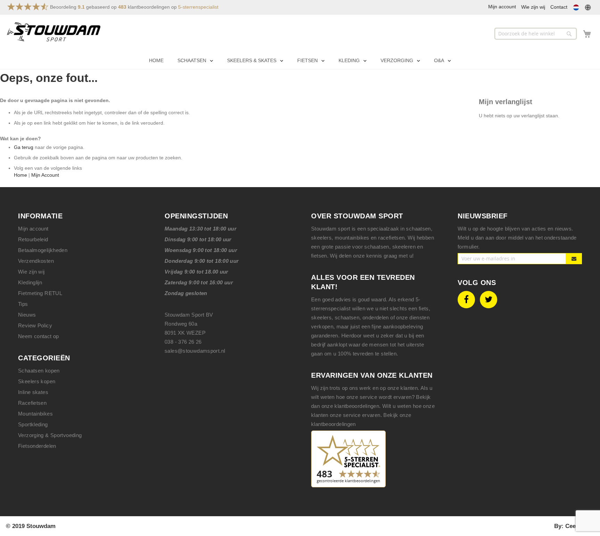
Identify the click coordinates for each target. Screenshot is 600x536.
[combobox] (535, 33)
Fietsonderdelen (37, 446)
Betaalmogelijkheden (42, 250)
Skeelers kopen (36, 381)
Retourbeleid (33, 239)
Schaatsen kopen (39, 371)
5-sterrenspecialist (198, 7)
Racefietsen (32, 403)
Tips (23, 304)
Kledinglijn (30, 282)
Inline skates (33, 392)
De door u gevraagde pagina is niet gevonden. (55, 100)
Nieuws (27, 315)
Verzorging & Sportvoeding (50, 435)
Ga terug (23, 147)
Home (20, 175)
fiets (424, 308)
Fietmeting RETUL (40, 293)
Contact (558, 7)
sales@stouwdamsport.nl (195, 351)
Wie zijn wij (533, 7)
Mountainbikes (35, 414)
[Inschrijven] (574, 258)
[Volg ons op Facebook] (466, 299)
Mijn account (33, 229)
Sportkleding (33, 424)
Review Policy (35, 325)
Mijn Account (45, 175)
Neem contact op (38, 336)
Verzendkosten (36, 261)
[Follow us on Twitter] (488, 299)
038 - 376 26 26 (183, 342)
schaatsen (347, 317)
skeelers (321, 317)
